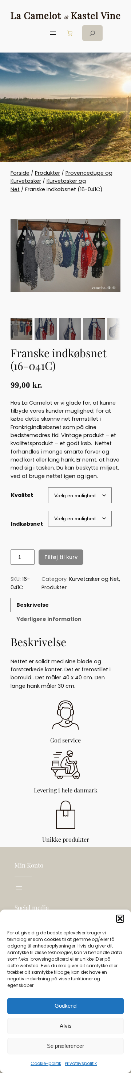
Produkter (47, 173)
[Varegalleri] (65, 255)
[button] (120, 918)
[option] (45, 329)
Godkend (65, 1006)
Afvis (66, 1026)
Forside (20, 173)
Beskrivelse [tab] (32, 605)
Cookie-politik (46, 1063)
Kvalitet (22, 495)
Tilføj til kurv (61, 557)
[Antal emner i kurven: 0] (69, 33)
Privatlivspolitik (81, 1063)
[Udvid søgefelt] (92, 33)
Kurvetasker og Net (94, 579)
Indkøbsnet (27, 524)
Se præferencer (65, 1046)
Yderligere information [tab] (49, 619)
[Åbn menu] (53, 33)
